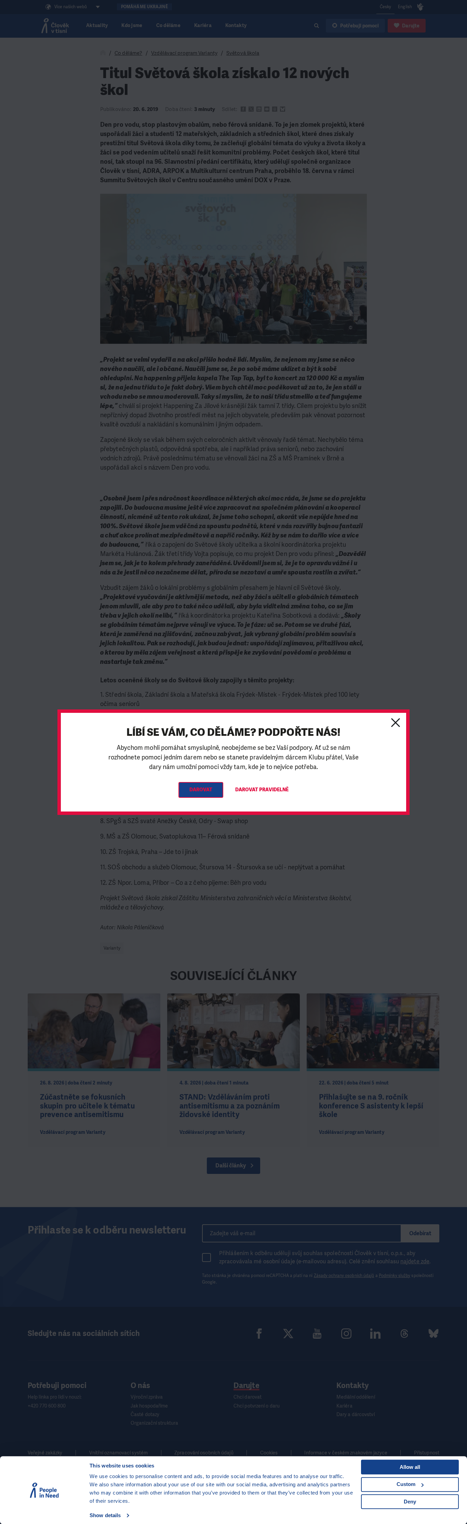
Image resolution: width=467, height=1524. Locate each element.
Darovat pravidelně (262, 789)
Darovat (201, 789)
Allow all (410, 1467)
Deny (410, 1501)
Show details (105, 1515)
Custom (406, 1484)
